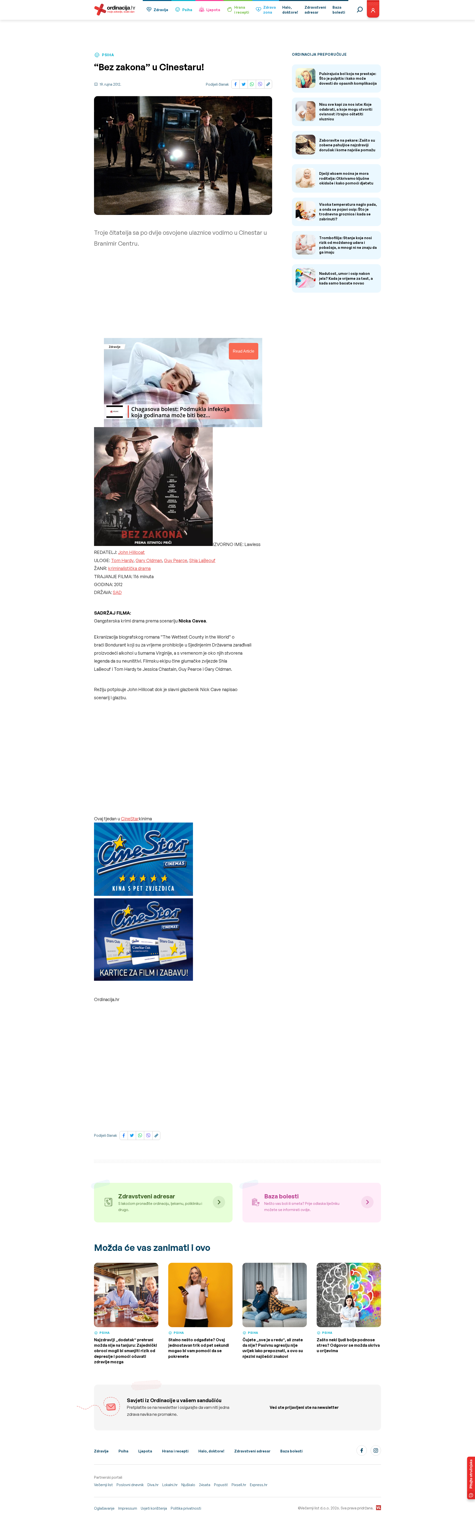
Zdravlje (161, 10)
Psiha (187, 10)
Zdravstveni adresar (252, 1451)
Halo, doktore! (211, 1451)
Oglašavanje (104, 1508)
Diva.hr (153, 1485)
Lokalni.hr (170, 1485)
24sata (204, 1485)
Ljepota (213, 10)
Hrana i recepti (175, 1451)
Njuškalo (188, 1485)
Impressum (127, 1508)
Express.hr (258, 1485)
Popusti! (221, 1485)
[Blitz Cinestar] (143, 860)
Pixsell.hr (239, 1485)
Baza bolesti (291, 1451)
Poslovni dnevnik (130, 1485)
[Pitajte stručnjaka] (471, 1478)
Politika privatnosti (186, 1508)
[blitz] (143, 940)
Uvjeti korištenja (154, 1508)
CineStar (130, 818)
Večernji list (103, 1485)
